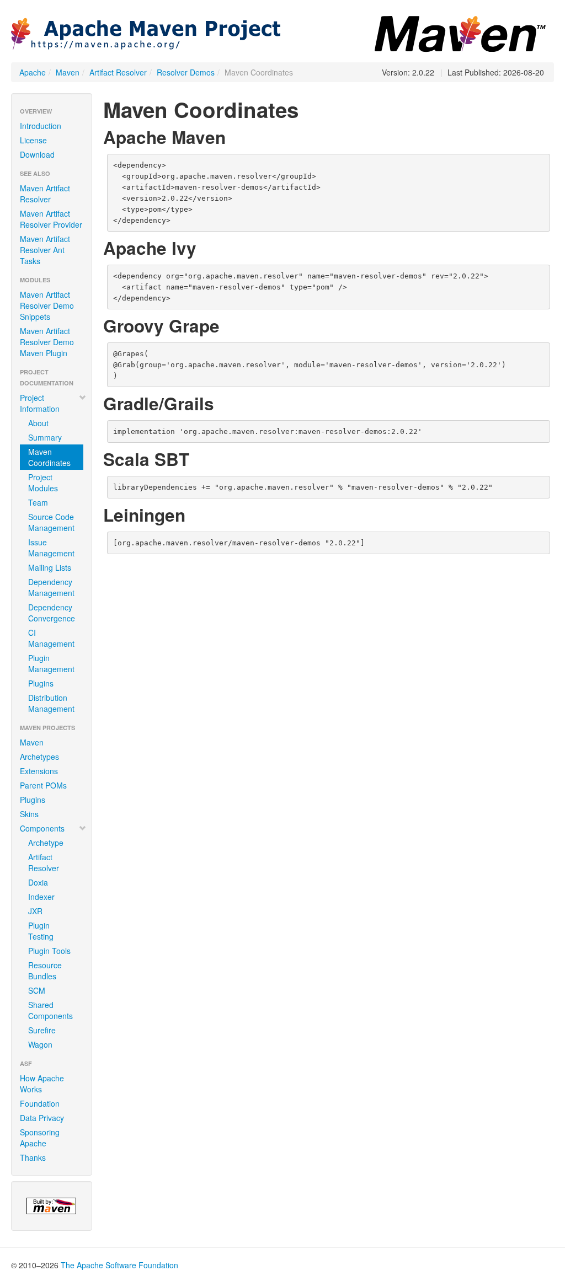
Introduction (40, 125)
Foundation (40, 1103)
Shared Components (50, 1010)
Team (38, 502)
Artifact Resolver (118, 72)
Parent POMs (43, 785)
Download (37, 154)
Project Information (40, 403)
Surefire (42, 1030)
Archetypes (39, 756)
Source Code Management (51, 522)
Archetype (45, 842)
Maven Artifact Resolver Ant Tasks (45, 249)
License (33, 140)
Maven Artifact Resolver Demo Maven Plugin (47, 341)
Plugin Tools (49, 950)
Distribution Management (51, 703)
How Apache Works (42, 1084)
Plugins (41, 683)
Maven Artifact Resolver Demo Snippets (47, 305)
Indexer (41, 896)
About (38, 422)
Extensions (39, 770)
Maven (67, 72)
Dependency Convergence (51, 613)
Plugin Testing (41, 931)
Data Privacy (42, 1117)
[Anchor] (234, 136)
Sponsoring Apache (40, 1138)
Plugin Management (51, 663)
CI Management (51, 638)
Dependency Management (51, 587)
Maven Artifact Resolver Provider (51, 219)
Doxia (38, 882)
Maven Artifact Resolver (45, 194)
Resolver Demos (186, 72)
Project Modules (43, 482)
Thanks (33, 1157)
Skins (29, 813)
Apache (32, 72)
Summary (45, 437)
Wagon (40, 1044)
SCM (36, 990)
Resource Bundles (45, 970)
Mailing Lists (49, 567)
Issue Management (51, 548)
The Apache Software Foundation (119, 1264)
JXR (35, 910)
